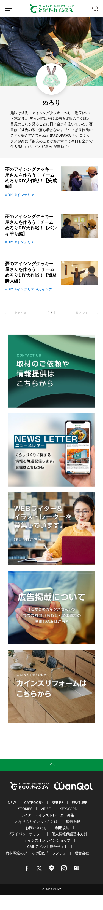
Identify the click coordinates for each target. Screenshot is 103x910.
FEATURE (79, 802)
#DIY (9, 195)
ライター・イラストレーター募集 (47, 815)
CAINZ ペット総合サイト (47, 847)
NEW (12, 802)
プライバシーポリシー (25, 834)
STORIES (25, 809)
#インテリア (25, 195)
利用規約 (62, 828)
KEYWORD (68, 809)
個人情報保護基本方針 (69, 834)
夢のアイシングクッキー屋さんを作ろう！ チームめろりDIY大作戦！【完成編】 (31, 177)
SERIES (57, 802)
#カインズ (44, 289)
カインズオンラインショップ (47, 840)
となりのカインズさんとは (36, 822)
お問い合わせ (36, 828)
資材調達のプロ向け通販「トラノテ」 (36, 853)
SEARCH (95, 8)
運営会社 (82, 853)
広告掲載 (73, 822)
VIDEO (46, 809)
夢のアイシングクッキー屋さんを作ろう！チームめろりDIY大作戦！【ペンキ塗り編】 (31, 225)
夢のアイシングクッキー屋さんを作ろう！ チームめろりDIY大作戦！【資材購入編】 (31, 272)
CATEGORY (33, 802)
